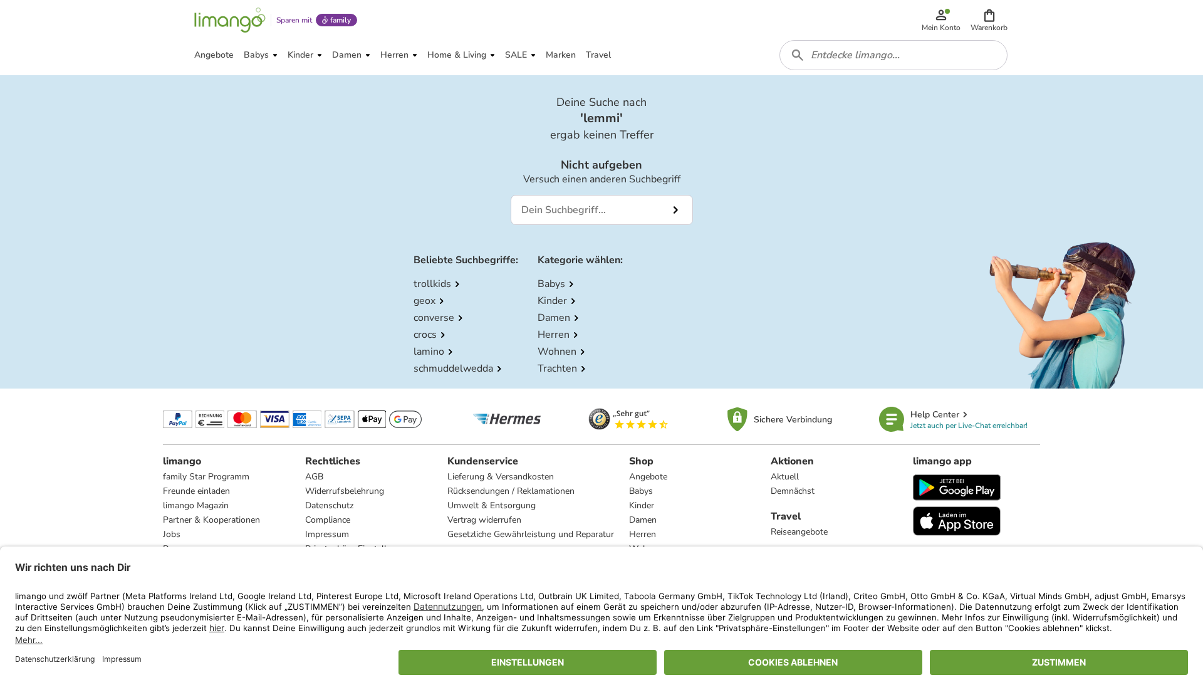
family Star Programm (206, 477)
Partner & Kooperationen (211, 520)
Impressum (327, 534)
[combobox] (893, 55)
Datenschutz (329, 505)
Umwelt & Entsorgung (491, 505)
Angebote (648, 477)
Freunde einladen (196, 491)
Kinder (641, 505)
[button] (989, 20)
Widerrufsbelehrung (344, 491)
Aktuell (785, 477)
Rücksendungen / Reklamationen (511, 491)
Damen (643, 520)
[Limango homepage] (230, 20)
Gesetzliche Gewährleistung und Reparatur (530, 534)
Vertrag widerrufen (484, 520)
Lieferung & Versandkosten (500, 477)
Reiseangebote (799, 532)
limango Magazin (196, 505)
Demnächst (793, 491)
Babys (641, 491)
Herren (642, 534)
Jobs (171, 534)
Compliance (327, 520)
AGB (314, 477)
